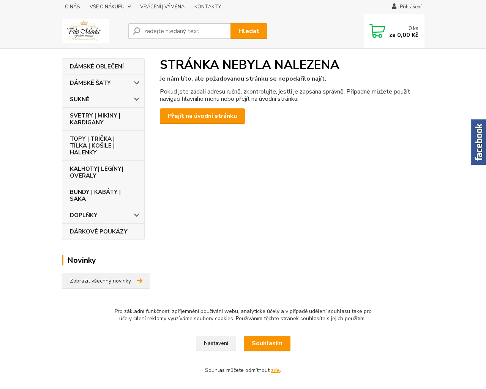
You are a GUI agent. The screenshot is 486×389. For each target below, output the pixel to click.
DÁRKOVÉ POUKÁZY (99, 231)
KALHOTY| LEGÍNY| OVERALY (96, 172)
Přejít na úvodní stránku (202, 116)
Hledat (248, 31)
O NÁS (72, 6)
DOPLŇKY (84, 215)
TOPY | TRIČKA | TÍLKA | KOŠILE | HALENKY (92, 145)
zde (275, 370)
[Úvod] (92, 31)
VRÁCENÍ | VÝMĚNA (162, 6)
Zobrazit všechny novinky (100, 280)
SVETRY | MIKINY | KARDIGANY (95, 119)
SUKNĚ (79, 99)
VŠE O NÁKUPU (107, 6)
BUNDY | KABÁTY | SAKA (95, 195)
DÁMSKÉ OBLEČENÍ (97, 66)
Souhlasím (267, 343)
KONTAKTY (207, 6)
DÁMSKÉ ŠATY (90, 83)
